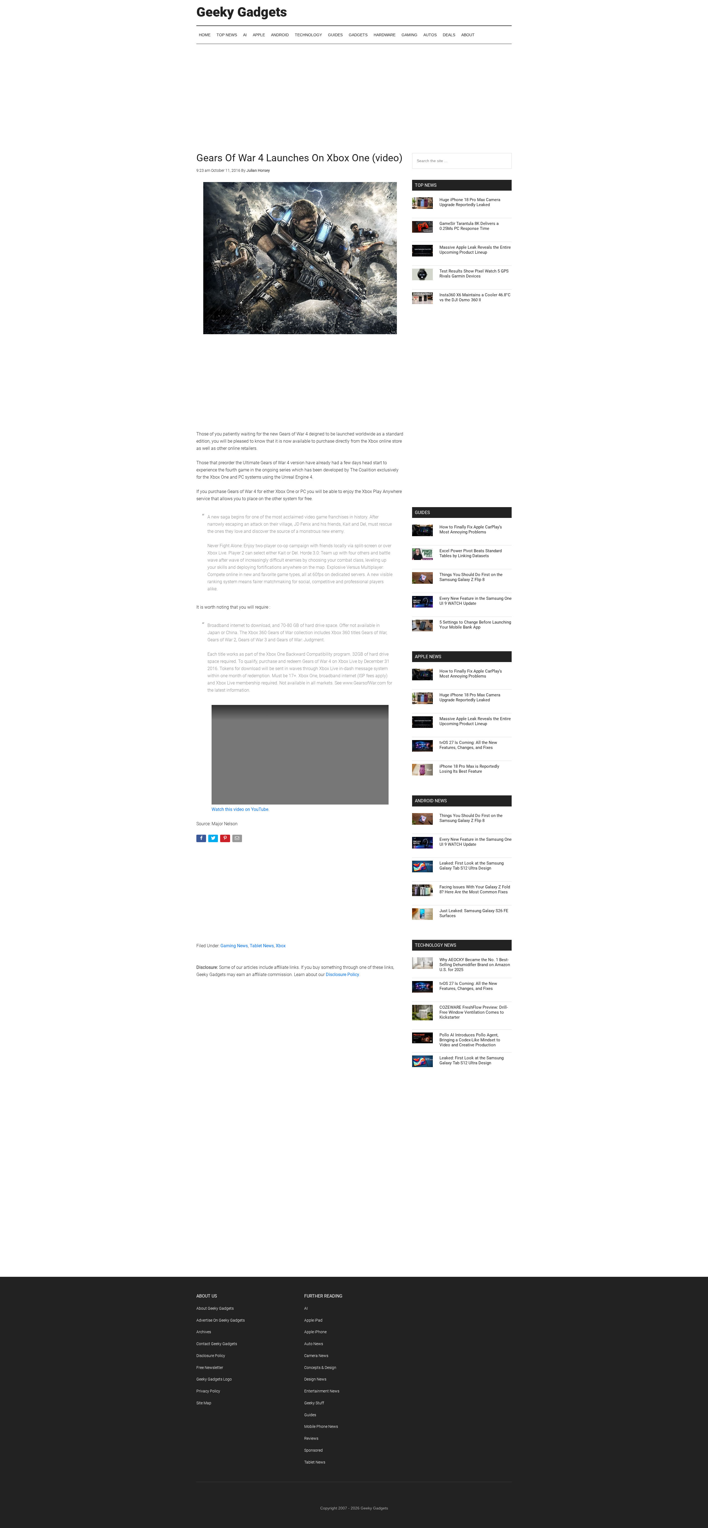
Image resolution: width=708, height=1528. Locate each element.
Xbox (281, 945)
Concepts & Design (320, 1367)
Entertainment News (321, 1391)
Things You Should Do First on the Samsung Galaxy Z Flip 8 (471, 577)
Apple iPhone (315, 1332)
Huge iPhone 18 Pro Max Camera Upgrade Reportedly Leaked (469, 202)
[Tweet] (213, 839)
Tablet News (262, 945)
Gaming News (234, 945)
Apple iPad (313, 1320)
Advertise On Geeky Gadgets (220, 1320)
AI (306, 1308)
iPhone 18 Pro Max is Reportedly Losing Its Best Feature (469, 769)
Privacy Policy (208, 1391)
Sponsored (313, 1450)
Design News (315, 1379)
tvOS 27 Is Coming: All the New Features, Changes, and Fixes (468, 745)
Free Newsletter (209, 1367)
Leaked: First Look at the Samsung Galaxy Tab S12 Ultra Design (471, 866)
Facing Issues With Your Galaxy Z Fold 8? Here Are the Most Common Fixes (474, 889)
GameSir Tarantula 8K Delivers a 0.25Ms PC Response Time (469, 226)
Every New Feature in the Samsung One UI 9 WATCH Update (475, 601)
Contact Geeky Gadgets (216, 1344)
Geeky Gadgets (241, 12)
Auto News (313, 1344)
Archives (203, 1332)
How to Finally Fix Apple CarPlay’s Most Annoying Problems (470, 530)
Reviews (311, 1438)
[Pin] (225, 839)
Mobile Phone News (321, 1426)
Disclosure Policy (342, 974)
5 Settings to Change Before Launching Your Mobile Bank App (475, 625)
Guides (310, 1415)
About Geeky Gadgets (215, 1308)
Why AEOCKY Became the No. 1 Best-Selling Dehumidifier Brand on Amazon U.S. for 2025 (474, 964)
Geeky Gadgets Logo (214, 1379)
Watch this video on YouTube (240, 809)
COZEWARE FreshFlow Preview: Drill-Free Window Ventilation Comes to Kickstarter (473, 1012)
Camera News (316, 1355)
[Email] (237, 839)
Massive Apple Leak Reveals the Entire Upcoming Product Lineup (475, 250)
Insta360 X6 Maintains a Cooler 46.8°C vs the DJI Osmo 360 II (475, 297)
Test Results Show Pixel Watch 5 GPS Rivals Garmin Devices (474, 274)
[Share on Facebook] (201, 839)
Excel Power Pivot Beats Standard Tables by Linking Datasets (470, 553)
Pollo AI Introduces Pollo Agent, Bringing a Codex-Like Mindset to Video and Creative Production (469, 1039)
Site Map (203, 1403)
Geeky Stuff (314, 1403)
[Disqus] (300, 1071)
